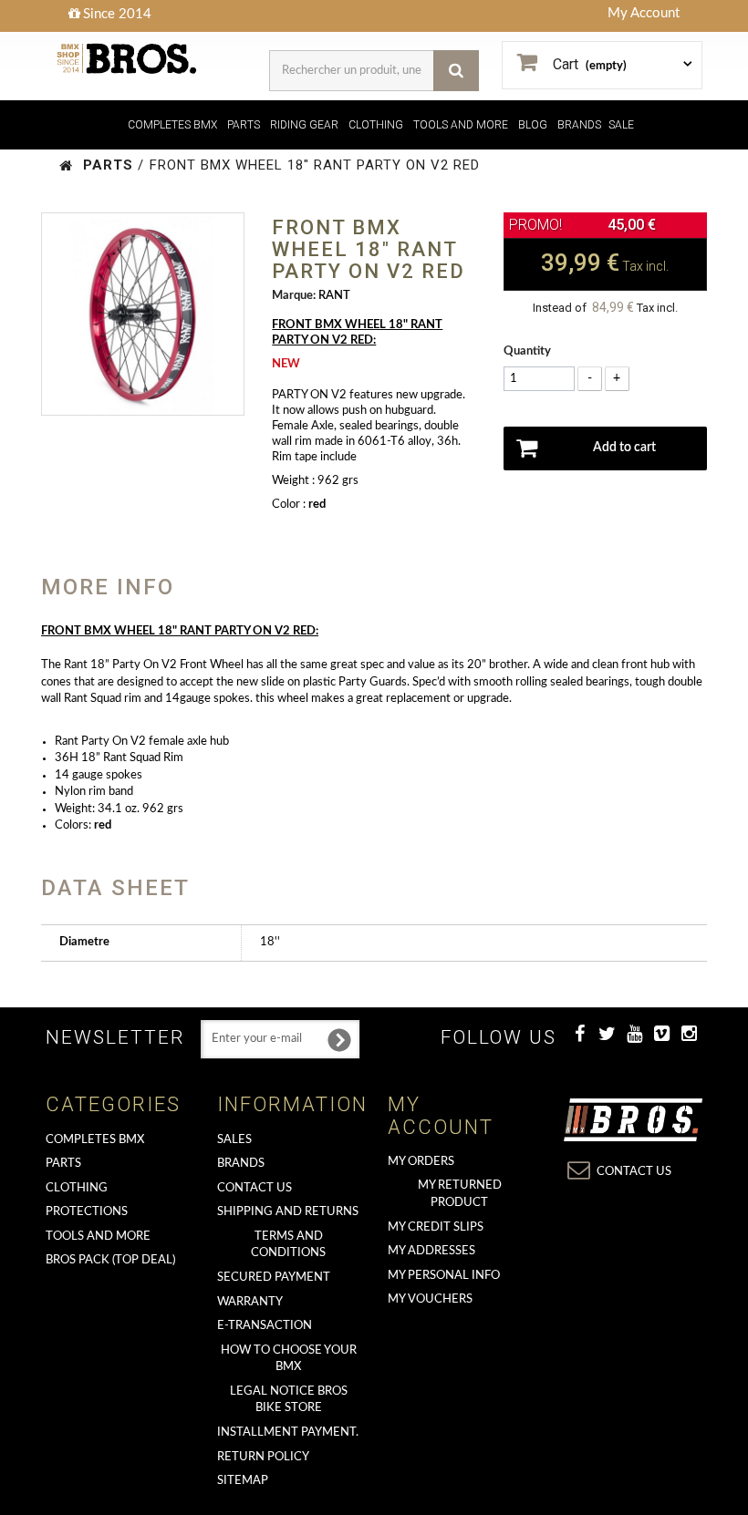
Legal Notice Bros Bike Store (289, 1400)
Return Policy (263, 1457)
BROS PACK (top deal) (110, 1260)
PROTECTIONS (87, 1212)
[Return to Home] (66, 165)
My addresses (431, 1251)
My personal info (444, 1276)
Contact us (254, 1188)
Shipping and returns (287, 1212)
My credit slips (435, 1227)
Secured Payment (273, 1277)
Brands (241, 1164)
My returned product (460, 1194)
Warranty (250, 1302)
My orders (421, 1162)
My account (440, 1115)
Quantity (527, 351)
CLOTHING (375, 125)
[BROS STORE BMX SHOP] (128, 59)
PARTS (243, 125)
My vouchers (430, 1299)
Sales (234, 1140)
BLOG (532, 125)
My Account (644, 13)
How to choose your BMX (289, 1359)
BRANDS (579, 125)
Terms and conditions (288, 1245)
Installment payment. (287, 1432)
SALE (621, 125)
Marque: (294, 296)
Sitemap (242, 1481)
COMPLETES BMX (172, 125)
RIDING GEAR (304, 125)
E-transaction (264, 1326)
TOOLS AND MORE (460, 125)
